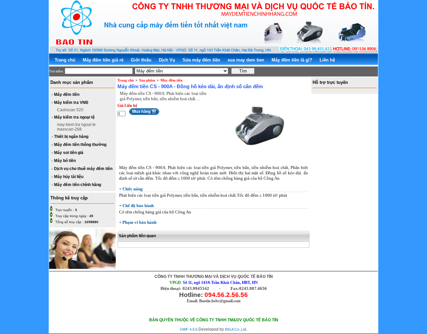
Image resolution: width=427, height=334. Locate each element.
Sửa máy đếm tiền (201, 59)
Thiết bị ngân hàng (71, 136)
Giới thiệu (141, 59)
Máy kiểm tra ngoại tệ (74, 117)
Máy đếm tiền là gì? (292, 59)
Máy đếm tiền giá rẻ (103, 59)
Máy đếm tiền (66, 94)
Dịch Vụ (167, 59)
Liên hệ (327, 59)
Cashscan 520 (70, 110)
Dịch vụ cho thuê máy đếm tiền (83, 168)
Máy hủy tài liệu (68, 176)
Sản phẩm (147, 80)
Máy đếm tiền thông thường (80, 144)
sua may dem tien (246, 59)
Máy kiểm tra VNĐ (71, 102)
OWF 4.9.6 (188, 329)
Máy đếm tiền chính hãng (77, 184)
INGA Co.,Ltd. (236, 329)
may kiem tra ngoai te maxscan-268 (76, 127)
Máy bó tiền (65, 160)
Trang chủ (65, 59)
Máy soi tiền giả (68, 152)
